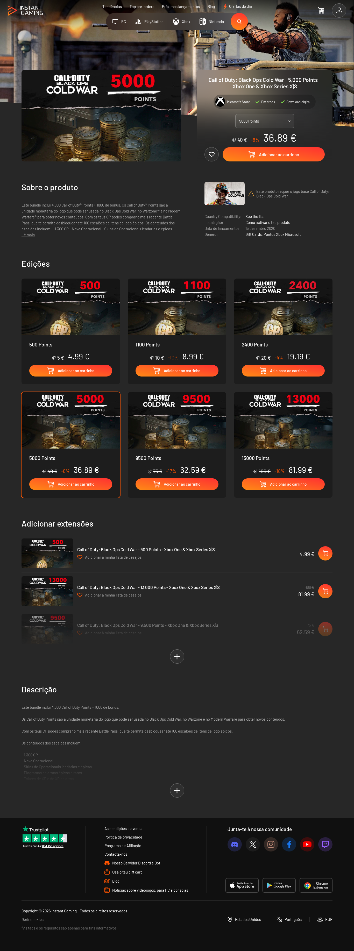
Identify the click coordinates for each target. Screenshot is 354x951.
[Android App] (279, 885)
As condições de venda (123, 828)
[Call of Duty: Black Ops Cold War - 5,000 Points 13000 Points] (283, 433)
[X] (253, 844)
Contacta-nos (115, 854)
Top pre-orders (142, 6)
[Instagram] (271, 844)
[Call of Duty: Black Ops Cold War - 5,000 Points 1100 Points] (177, 320)
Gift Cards (253, 234)
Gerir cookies (33, 919)
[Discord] (235, 844)
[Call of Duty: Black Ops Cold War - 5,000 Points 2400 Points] (283, 320)
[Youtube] (307, 844)
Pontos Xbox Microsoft (282, 234)
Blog (211, 6)
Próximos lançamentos (181, 6)
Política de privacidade (123, 837)
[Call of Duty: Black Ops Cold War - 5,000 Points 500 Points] (71, 320)
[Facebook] (289, 844)
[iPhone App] (242, 885)
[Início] (25, 11)
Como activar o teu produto (267, 222)
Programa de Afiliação (122, 845)
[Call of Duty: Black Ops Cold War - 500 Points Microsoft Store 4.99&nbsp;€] (47, 553)
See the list (254, 216)
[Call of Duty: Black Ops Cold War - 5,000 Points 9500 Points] (177, 433)
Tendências (112, 6)
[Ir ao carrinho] (321, 10)
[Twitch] (325, 844)
